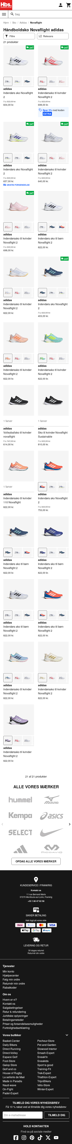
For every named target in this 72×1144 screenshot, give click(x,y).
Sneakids (43, 1061)
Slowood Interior (47, 1049)
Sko (14, 22)
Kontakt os (36, 890)
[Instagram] (24, 1138)
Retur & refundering (14, 1012)
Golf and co (9, 1069)
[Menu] (4, 14)
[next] (69, 824)
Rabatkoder (10, 987)
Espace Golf (10, 1057)
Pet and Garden (46, 1045)
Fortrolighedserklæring (16, 1028)
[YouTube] (56, 1138)
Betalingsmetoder (13, 1020)
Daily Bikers (10, 1045)
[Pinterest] (32, 1138)
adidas (7, 89)
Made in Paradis (12, 1081)
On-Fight (8, 1089)
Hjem (6, 22)
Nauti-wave (9, 1085)
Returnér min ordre (14, 983)
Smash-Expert (45, 1053)
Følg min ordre (11, 979)
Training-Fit (44, 1069)
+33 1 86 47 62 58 (36, 901)
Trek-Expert (44, 1073)
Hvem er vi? (10, 1000)
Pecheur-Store (45, 1041)
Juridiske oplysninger (15, 1016)
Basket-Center (11, 1041)
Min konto (8, 971)
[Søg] (12, 14)
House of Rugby (12, 1073)
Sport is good (45, 1065)
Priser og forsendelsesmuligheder (23, 1024)
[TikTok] (40, 1138)
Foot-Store (9, 1061)
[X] (48, 1138)
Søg (17, 14)
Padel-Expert (10, 1093)
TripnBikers (44, 1081)
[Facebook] (16, 1138)
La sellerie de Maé (14, 1077)
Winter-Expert (45, 1089)
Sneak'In (42, 1057)
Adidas (23, 22)
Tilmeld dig (56, 1115)
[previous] (2, 824)
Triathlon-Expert (46, 1077)
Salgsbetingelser (13, 1008)
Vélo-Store (43, 1085)
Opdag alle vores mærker (36, 861)
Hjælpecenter (11, 975)
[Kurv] (68, 5)
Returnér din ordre (36, 953)
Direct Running (12, 1049)
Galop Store (10, 1065)
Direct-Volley (10, 1053)
